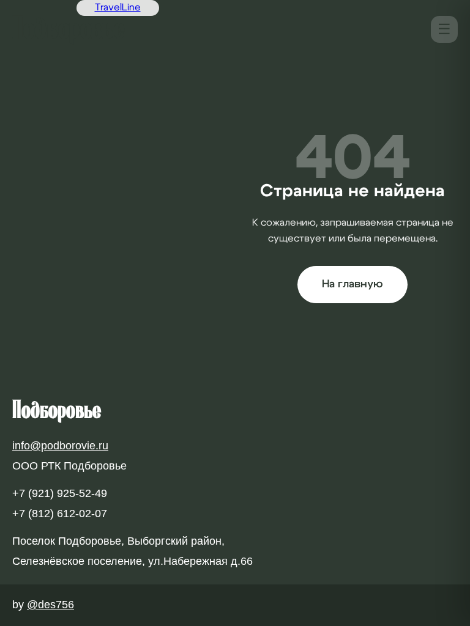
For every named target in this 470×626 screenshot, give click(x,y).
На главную (352, 284)
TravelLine (118, 7)
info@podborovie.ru (60, 446)
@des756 (50, 604)
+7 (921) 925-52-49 (59, 493)
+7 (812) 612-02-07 (59, 513)
